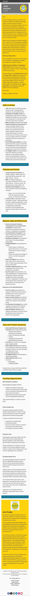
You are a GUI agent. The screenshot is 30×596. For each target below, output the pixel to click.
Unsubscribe (5, 1)
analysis (8, 292)
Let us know (20, 559)
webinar (13, 174)
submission (9, 268)
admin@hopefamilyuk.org (12, 352)
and (15, 263)
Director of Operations (11, 356)
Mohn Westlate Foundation (10, 384)
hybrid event (18, 179)
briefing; (9, 306)
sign (15, 115)
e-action (24, 108)
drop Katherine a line (15, 85)
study (14, 247)
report (7, 234)
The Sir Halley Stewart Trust (10, 459)
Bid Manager (12, 361)
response (15, 229)
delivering (18, 198)
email (19, 369)
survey (7, 158)
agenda (21, 256)
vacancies (23, 329)
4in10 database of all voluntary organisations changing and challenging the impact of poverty (14, 556)
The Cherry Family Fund (9, 410)
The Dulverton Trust (8, 437)
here (13, 70)
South (10, 193)
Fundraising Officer (13, 363)
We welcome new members (17, 524)
